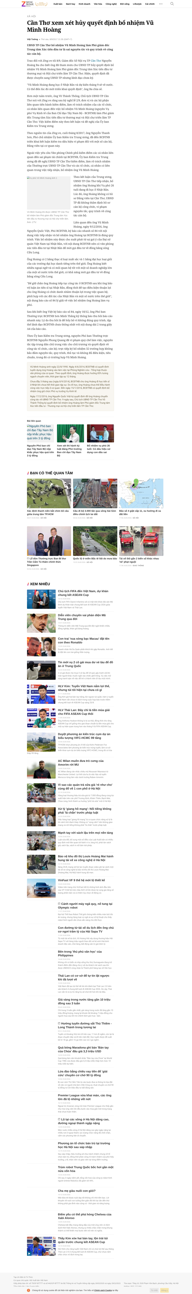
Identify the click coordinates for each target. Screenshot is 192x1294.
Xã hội (31, 16)
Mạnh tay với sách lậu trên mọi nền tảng (85, 832)
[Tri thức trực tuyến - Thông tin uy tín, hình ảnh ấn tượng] (34, 4)
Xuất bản (57, 4)
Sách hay (70, 4)
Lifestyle (137, 4)
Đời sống (124, 4)
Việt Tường (32, 39)
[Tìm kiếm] (172, 4)
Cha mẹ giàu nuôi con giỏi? (77, 1191)
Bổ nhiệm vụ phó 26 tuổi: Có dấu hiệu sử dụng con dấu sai (98, 449)
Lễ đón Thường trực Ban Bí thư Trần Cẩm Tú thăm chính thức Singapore (46, 562)
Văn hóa (98, 4)
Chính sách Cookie (103, 1290)
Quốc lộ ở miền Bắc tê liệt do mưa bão (95, 558)
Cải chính (150, 4)
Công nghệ (111, 4)
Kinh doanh (84, 4)
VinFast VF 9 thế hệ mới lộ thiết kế (81, 880)
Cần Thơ (96, 61)
